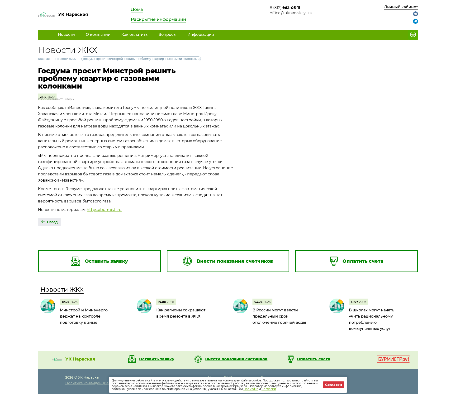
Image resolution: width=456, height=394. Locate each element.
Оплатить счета (313, 359)
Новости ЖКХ (65, 59)
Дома (137, 9)
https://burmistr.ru (104, 209)
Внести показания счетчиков (236, 359)
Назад (52, 222)
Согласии (268, 389)
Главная (44, 59)
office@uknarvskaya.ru (291, 13)
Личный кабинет (401, 7)
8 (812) (285, 7)
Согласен (333, 385)
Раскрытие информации (158, 19)
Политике (250, 389)
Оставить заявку (156, 359)
